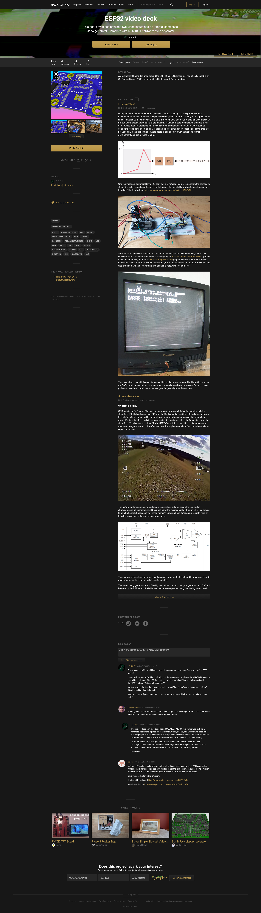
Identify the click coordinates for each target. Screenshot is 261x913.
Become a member (107, 870)
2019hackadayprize (61, 236)
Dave (58, 844)
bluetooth (77, 254)
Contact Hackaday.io (87, 901)
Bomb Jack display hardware (189, 841)
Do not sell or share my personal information (174, 901)
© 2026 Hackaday (130, 906)
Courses (112, 4)
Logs (171, 62)
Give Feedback (105, 901)
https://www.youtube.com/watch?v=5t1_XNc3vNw (168, 190)
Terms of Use (119, 901)
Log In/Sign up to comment (131, 660)
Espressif (56, 241)
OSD (76, 236)
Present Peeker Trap (104, 841)
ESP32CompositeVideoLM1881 (187, 256)
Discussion (198, 62)
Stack (122, 4)
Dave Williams (133, 707)
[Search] (171, 4)
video (62, 245)
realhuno (131, 761)
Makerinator (101, 844)
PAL (70, 245)
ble (87, 254)
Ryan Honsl (141, 844)
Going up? (131, 894)
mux (54, 245)
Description (124, 62)
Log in (205, 4)
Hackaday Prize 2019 (55, 75)
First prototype (126, 104)
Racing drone (58, 249)
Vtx (81, 249)
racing (72, 249)
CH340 (89, 241)
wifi (66, 254)
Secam (87, 245)
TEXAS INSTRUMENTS (74, 241)
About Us (72, 901)
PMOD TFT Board (63, 841)
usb (97, 241)
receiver (56, 254)
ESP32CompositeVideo (161, 259)
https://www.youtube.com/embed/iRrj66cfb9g (168, 780)
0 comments (150, 108)
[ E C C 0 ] (132, 36)
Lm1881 (85, 236)
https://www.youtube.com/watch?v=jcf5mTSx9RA (166, 784)
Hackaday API (148, 901)
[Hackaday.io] (60, 4)
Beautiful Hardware (65, 279)
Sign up (192, 4)
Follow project (111, 44)
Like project (151, 44)
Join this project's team (62, 185)
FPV (81, 232)
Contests (100, 4)
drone (90, 232)
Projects (77, 4)
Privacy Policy (133, 901)
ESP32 (55, 232)
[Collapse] (137, 99)
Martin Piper (181, 844)
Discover (88, 4)
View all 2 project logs (164, 597)
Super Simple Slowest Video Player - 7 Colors (159, 841)
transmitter (92, 249)
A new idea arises (128, 396)
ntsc (78, 245)
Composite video (68, 232)
